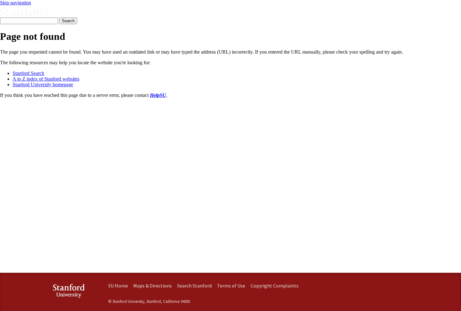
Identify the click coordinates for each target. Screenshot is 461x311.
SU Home (118, 285)
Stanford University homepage (43, 84)
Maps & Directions (152, 285)
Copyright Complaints (275, 285)
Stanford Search (28, 73)
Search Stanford (194, 285)
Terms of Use (231, 285)
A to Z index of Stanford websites (46, 79)
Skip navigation (15, 2)
